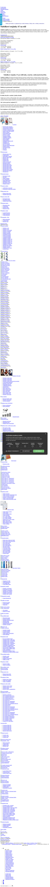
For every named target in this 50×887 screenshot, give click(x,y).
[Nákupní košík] (3, 880)
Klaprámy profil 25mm (7, 380)
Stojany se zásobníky (5, 272)
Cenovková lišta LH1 (7, 725)
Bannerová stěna (6, 208)
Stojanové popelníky (7, 784)
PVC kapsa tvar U (6, 711)
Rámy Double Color (7, 393)
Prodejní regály (6, 160)
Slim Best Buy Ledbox (5, 472)
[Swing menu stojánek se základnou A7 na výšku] (10, 38)
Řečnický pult (5, 158)
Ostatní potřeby (6, 657)
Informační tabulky (5, 571)
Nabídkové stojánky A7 (7, 242)
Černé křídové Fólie (7, 584)
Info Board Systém (6, 147)
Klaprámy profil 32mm (7, 383)
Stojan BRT (3, 275)
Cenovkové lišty (3, 723)
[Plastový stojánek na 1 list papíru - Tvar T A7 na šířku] (11, 62)
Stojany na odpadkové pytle (8, 815)
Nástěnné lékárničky (5, 775)
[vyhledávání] (3, 881)
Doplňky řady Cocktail (7, 593)
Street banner (13, 460)
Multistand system (6, 181)
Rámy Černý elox (6, 387)
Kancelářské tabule (5, 615)
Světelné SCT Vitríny (5, 477)
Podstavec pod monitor (7, 658)
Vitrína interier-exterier (7, 511)
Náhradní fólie (4, 578)
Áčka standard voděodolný (8, 127)
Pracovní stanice (4, 668)
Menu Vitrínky (4, 526)
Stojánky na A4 (6, 228)
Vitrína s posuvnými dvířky (8, 498)
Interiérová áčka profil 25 (8, 128)
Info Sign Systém (6, 546)
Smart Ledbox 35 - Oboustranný (7, 482)
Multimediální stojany (4, 535)
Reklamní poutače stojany (17, 844)
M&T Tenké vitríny (6, 520)
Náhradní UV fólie (6, 581)
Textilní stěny (5, 206)
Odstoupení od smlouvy (10, 879)
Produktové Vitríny (5, 677)
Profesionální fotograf (6, 844)
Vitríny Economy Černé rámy (8, 495)
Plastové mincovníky (7, 193)
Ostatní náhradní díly (7, 598)
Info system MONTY (7, 545)
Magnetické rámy (4, 419)
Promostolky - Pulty (5, 217)
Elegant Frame (6, 386)
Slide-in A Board (6, 132)
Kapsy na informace (7, 405)
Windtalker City (6, 142)
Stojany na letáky (3, 281)
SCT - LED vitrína (6, 516)
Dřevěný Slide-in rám (7, 157)
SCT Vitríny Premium (7, 517)
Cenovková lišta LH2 (7, 726)
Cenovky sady (5, 735)
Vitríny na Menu (6, 523)
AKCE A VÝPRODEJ (4, 837)
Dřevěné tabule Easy (7, 164)
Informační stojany (5, 173)
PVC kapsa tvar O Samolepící (9, 707)
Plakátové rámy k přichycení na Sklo (8, 425)
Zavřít (7, 849)
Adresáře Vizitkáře (6, 630)
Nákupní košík (8, 875)
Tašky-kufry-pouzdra (5, 606)
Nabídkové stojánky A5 (7, 240)
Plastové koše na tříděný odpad (9, 648)
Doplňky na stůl (6, 656)
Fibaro (2, 834)
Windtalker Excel (6, 143)
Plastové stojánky (4, 225)
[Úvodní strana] (3, 883)
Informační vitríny (3, 528)
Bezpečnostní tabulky (5, 766)
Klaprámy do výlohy (7, 428)
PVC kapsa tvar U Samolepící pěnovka (10, 714)
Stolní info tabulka (6, 550)
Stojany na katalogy (5, 270)
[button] (12, 451)
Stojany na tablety (4, 556)
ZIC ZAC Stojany (11, 260)
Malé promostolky (6, 219)
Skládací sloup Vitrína (7, 201)
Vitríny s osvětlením (7, 681)
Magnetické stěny (6, 205)
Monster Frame (4, 461)
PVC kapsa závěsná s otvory (8, 715)
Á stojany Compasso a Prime (8, 130)
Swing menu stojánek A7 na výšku (7, 37)
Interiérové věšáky (5, 661)
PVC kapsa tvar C (6, 700)
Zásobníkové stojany (7, 234)
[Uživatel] (3, 882)
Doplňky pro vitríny (5, 527)
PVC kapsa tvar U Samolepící (9, 713)
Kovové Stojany (4, 251)
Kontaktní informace (4, 15)
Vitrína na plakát (6, 515)
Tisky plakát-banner (5, 608)
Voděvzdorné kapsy (7, 582)
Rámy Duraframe (6, 406)
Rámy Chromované (6, 390)
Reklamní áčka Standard (7, 126)
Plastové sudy (4, 755)
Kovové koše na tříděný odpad (9, 647)
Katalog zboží (8, 874)
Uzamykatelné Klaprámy (8, 382)
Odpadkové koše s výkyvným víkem (10, 807)
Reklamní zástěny (4, 203)
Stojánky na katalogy (7, 231)
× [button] (45, 433)
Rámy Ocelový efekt (7, 392)
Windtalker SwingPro (7, 137)
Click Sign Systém (6, 547)
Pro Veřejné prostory (4, 793)
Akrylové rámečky (6, 400)
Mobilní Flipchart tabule (7, 623)
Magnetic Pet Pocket (7, 421)
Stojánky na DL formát (7, 230)
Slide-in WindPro (6, 138)
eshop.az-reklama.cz (9, 843)
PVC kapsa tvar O (6, 705)
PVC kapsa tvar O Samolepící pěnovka (10, 709)
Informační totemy (6, 198)
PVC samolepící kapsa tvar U (8, 699)
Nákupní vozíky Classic (7, 685)
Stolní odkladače (6, 634)
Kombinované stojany (5, 265)
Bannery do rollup (6, 611)
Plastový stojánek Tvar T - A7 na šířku (7, 61)
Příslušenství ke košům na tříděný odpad (10, 652)
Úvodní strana (3, 7)
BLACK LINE (3, 831)
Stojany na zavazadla (7, 161)
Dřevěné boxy (5, 171)
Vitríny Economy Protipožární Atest (10, 494)
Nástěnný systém (4, 210)
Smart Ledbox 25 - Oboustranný (7, 479)
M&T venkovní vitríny (7, 521)
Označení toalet (4, 574)
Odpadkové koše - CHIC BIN (9, 639)
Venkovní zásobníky (7, 235)
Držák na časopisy (6, 213)
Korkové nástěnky (6, 619)
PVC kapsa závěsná (7, 704)
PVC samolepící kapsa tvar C (8, 695)
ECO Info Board (6, 179)
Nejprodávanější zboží (4, 839)
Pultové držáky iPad (5, 532)
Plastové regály (4, 757)
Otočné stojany (4, 266)
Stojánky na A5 (6, 229)
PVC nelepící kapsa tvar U (8, 698)
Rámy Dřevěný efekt (7, 388)
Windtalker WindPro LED (8, 141)
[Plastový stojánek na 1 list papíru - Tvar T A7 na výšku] (11, 51)
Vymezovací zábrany (5, 560)
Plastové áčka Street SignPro (8, 131)
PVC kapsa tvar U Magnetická (9, 712)
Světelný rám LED (5, 474)
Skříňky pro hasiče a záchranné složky (8, 791)
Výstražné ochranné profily (6, 753)
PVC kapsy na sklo (6, 427)
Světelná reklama (3, 489)
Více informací (13, 440)
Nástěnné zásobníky (7, 233)
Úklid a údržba (3, 829)
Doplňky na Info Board (7, 592)
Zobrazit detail (3, 45)
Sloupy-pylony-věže (5, 196)
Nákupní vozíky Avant (7, 687)
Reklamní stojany (3, 223)
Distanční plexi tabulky (5, 570)
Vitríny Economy (6, 493)
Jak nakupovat (3, 8)
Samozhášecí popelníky (7, 787)
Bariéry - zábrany (4, 792)
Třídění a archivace (5, 628)
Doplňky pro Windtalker (7, 590)
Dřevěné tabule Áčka (7, 154)
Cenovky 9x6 (5, 737)
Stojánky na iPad (4, 530)
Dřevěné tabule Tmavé (7, 168)
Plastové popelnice (5, 781)
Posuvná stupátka (4, 691)
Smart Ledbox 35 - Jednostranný (7, 480)
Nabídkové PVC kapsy (7, 247)
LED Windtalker (4, 485)
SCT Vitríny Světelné (7, 518)
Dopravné (2, 13)
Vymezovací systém (5, 768)
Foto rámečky (4, 396)
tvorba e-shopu (26, 843)
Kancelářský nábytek (4, 800)
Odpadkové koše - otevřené (8, 642)
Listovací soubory (6, 632)
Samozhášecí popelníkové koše (9, 645)
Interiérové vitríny (4, 491)
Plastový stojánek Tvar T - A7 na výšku (8, 49)
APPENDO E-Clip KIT (7, 188)
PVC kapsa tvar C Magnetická (9, 701)
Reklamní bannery (4, 469)
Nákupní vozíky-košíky (6, 683)
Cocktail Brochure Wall (6, 278)
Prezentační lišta (6, 622)
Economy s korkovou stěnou (8, 497)
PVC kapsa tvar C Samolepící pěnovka (10, 703)
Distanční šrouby (16, 416)
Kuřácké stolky (6, 786)
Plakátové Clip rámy (17, 375)
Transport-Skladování (4, 762)
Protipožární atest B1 (7, 384)
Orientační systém (3, 576)
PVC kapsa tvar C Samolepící (8, 702)
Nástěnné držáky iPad (5, 533)
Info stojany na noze (7, 182)
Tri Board (5, 149)
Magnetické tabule (6, 617)
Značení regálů (6, 553)
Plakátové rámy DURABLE (6, 403)
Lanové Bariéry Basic (7, 770)
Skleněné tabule (6, 621)
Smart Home (2, 835)
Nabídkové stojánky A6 (7, 241)
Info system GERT (6, 552)
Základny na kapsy (6, 246)
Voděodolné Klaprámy (7, 385)
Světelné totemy (4, 484)
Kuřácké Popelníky (5, 782)
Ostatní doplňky (6, 603)
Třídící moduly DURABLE (8, 633)
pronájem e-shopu (33, 843)
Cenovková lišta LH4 (7, 728)
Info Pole (4, 148)
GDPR (1, 10)
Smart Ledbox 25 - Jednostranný (7, 478)
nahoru (1, 115)
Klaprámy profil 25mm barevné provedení (11, 381)
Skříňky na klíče (6, 659)
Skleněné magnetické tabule (8, 620)
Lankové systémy (4, 185)
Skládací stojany (4, 261)
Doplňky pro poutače (4, 613)
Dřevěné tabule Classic (7, 165)
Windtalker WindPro (7, 136)
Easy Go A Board (6, 144)
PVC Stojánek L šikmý (7, 718)
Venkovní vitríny (10, 509)
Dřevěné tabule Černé (7, 166)
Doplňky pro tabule (5, 600)
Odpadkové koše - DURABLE (9, 643)
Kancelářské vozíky (5, 667)
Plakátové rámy (8, 852)
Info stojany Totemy (16, 568)
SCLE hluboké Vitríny (7, 513)
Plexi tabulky (4, 418)
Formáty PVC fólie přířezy (8, 721)
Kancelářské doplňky (5, 654)
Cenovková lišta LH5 (7, 729)
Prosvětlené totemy (6, 199)
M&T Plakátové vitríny (7, 522)
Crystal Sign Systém (7, 548)
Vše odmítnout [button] (26, 451)
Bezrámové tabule (6, 162)
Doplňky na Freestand (7, 588)
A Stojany (15, 124)
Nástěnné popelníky (7, 785)
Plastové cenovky (4, 733)
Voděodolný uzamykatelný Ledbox (8, 483)
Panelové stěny (6, 207)
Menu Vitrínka (4, 558)
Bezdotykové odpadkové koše (9, 650)
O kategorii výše (3, 34)
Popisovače (5, 604)
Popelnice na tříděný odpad (8, 646)
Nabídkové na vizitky (7, 244)
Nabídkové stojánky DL (7, 243)
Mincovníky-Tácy (4, 191)
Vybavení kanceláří (4, 669)
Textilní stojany (4, 274)
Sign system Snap (6, 543)
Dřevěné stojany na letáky (8, 169)
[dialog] (25, 443)
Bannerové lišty (4, 468)
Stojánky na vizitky (6, 232)
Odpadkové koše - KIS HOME (9, 640)
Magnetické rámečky (7, 429)
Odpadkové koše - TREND (8, 644)
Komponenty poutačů (4, 586)
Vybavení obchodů (4, 749)
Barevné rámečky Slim (7, 398)
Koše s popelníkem (6, 649)
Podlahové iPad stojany (5, 534)
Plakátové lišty (6, 159)
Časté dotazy (2, 14)
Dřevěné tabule (4, 152)
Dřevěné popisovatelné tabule (8, 145)
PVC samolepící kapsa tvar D (8, 696)
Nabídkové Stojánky (7, 237)
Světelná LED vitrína (5, 475)
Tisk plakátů (5, 610)
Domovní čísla (4, 572)
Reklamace (2, 11)
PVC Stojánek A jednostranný (9, 716)
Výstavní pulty (6, 220)
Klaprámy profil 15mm (7, 377)
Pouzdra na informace (7, 694)
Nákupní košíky (6, 688)
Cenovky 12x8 (6, 736)
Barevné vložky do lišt (7, 730)
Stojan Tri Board (6, 178)
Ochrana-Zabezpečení (4, 777)
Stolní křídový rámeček (7, 156)
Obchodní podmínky (4, 9)
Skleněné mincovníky (7, 194)
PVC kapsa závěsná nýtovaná (8, 710)
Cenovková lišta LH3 (7, 727)
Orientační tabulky (5, 538)
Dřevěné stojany (4, 271)
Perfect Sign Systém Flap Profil (9, 541)
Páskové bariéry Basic (7, 773)
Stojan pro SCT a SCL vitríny (8, 519)
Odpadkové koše (4, 636)
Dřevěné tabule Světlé (7, 167)
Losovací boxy (6, 248)
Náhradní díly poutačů (5, 596)
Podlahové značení (5, 559)
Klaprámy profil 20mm (7, 379)
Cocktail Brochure (6, 212)
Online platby (3, 12)
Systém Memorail (6, 215)
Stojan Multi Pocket (7, 180)
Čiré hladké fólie (6, 583)
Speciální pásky (4, 767)
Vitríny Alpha (5, 512)
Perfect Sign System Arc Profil (9, 540)
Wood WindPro (6, 139)
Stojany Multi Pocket (5, 269)
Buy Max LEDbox (5, 473)
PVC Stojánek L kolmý (7, 720)
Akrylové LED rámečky (6, 488)
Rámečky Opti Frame (7, 394)
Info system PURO (6, 551)
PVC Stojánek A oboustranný (8, 717)
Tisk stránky (6, 115)
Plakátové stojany (6, 146)
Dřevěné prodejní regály (6, 739)
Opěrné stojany (6, 155)
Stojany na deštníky (6, 664)
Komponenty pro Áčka (7, 589)
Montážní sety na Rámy (7, 591)
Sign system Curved (7, 542)
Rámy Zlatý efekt (6, 391)
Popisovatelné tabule (7, 133)
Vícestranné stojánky (7, 236)
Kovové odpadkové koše (8, 638)
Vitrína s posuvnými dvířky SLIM (9, 499)
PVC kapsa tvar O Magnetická (9, 706)
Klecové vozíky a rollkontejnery (9, 689)
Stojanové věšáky (6, 663)
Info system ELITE (6, 544)
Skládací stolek (6, 745)
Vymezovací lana (6, 772)
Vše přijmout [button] (38, 451)
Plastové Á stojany (6, 134)
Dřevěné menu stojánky (7, 170)
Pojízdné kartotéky (6, 631)
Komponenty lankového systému (9, 189)
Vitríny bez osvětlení (7, 680)
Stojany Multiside (4, 277)
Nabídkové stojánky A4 (7, 239)
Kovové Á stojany (6, 135)
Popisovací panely (6, 602)
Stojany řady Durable (5, 264)
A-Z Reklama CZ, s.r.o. (31, 844)
